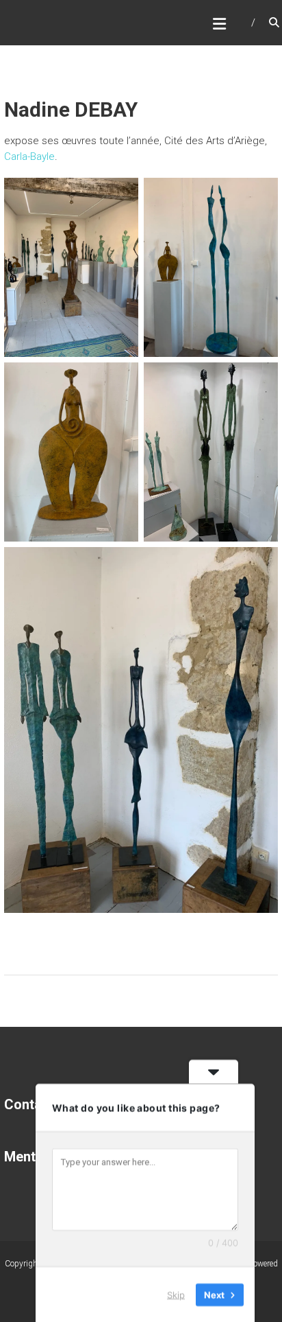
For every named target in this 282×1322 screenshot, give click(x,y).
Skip (176, 1293)
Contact (29, 1104)
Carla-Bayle (29, 156)
